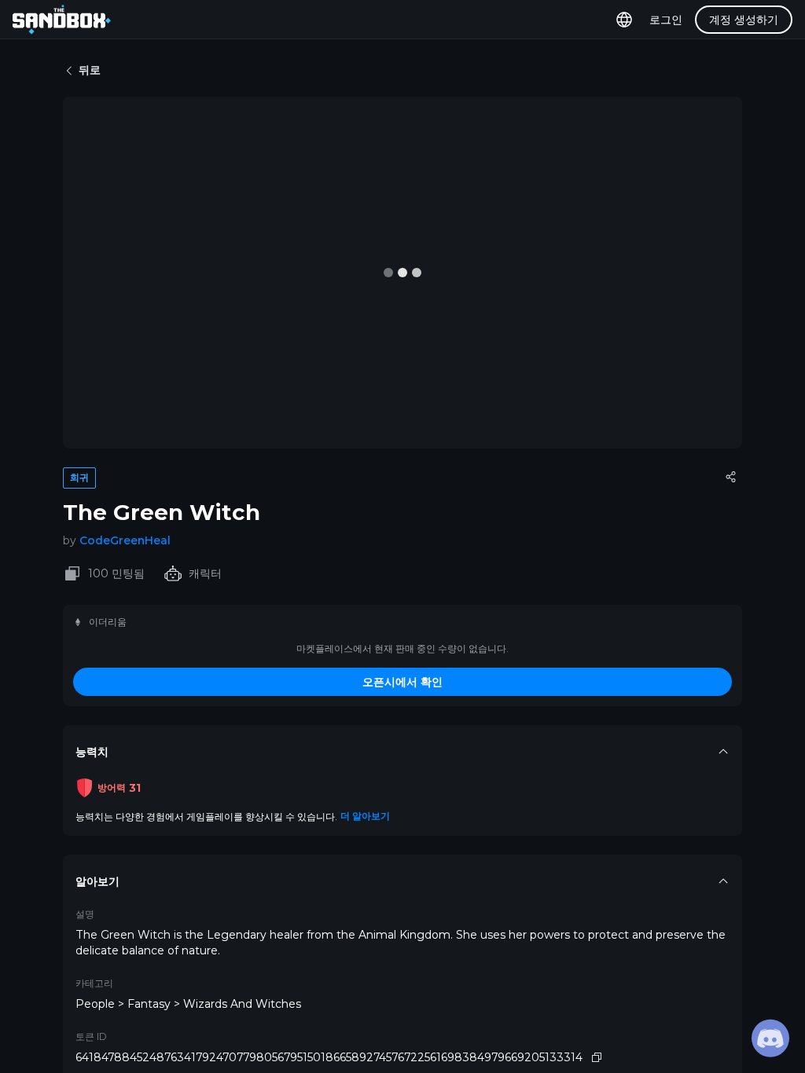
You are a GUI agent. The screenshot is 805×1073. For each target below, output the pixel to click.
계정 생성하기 (743, 20)
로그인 (665, 20)
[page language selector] (624, 19)
